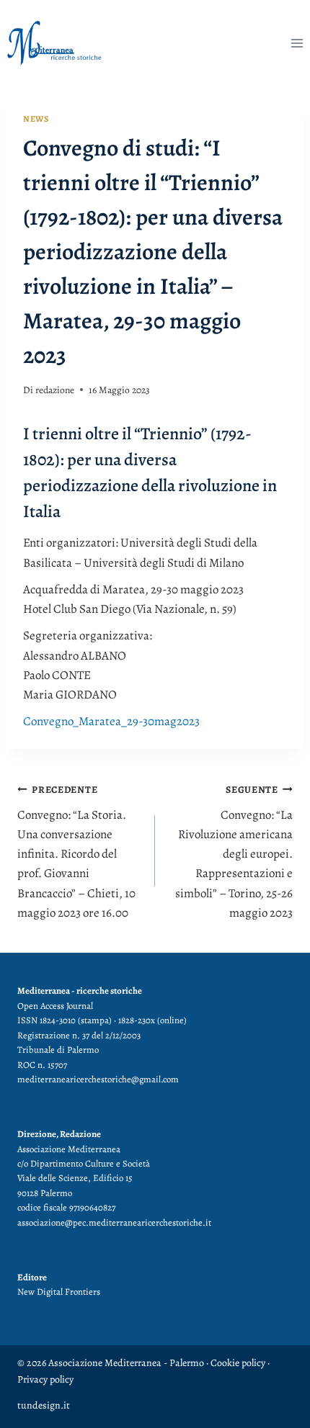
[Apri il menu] (296, 43)
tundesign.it (43, 1405)
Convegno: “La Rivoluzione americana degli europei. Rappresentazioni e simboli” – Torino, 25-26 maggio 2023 (234, 852)
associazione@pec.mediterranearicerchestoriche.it (114, 1222)
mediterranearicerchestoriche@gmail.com (98, 1079)
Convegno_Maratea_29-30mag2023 (111, 721)
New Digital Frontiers (58, 1291)
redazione (54, 390)
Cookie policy (236, 1363)
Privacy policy (45, 1379)
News (35, 119)
